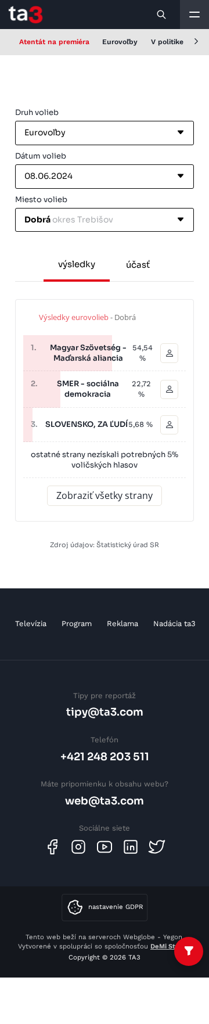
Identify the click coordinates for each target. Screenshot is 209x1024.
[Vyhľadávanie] (162, 14)
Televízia (30, 623)
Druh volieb (37, 112)
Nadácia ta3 (174, 623)
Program (77, 623)
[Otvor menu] (194, 14)
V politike (167, 42)
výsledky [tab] (76, 264)
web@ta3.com (104, 800)
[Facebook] (52, 847)
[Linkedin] (130, 847)
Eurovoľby (120, 42)
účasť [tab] (138, 264)
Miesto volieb (41, 199)
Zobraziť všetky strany (104, 495)
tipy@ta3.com (104, 711)
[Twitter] (156, 847)
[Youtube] (104, 847)
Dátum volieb (40, 156)
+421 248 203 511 (104, 756)
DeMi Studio (169, 946)
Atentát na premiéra (54, 42)
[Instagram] (78, 847)
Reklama (122, 623)
